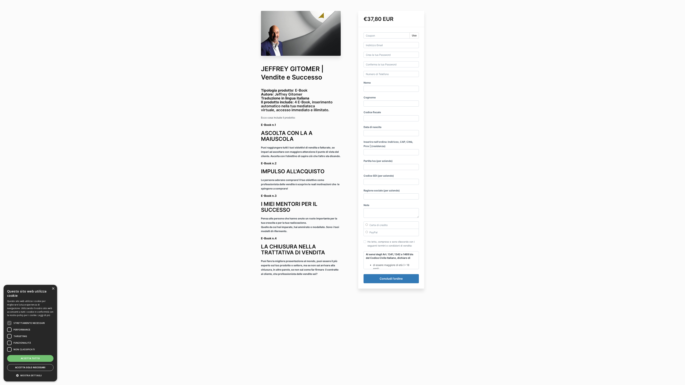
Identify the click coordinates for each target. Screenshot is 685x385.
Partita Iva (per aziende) (378, 160)
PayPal (373, 232)
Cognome (370, 97)
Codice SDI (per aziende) (379, 175)
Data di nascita (372, 127)
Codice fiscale (372, 112)
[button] (30, 375)
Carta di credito (378, 225)
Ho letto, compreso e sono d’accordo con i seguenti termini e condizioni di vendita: (391, 243)
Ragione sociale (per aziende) (382, 190)
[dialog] (30, 333)
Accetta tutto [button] (30, 358)
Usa (414, 35)
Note (366, 205)
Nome (367, 82)
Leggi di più (44, 315)
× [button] (53, 288)
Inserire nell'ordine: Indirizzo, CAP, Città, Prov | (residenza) (388, 144)
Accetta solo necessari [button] (30, 367)
